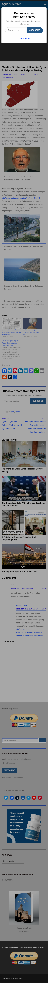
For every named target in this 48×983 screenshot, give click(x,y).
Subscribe (34, 30)
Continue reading (24, 38)
